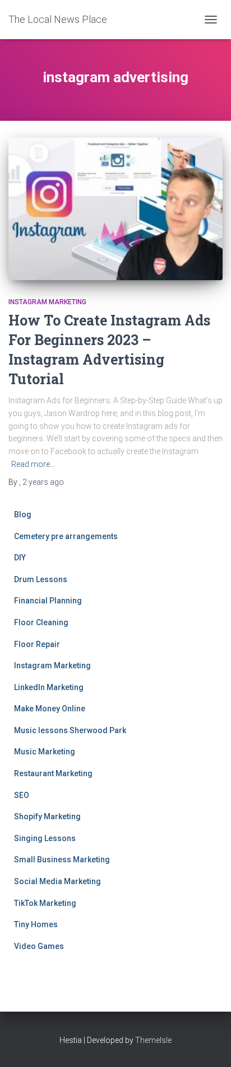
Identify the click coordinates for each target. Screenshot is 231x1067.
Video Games (39, 946)
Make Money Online (49, 708)
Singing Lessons (45, 838)
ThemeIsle (153, 1040)
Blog (22, 514)
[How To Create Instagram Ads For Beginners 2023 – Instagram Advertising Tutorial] (115, 209)
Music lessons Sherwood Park (70, 730)
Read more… (33, 464)
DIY (20, 557)
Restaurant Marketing (53, 773)
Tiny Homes (36, 924)
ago (43, 482)
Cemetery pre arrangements (66, 536)
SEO (21, 795)
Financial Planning (48, 600)
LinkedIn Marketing (49, 687)
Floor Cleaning (41, 622)
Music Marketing (44, 751)
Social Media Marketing (57, 881)
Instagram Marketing (47, 302)
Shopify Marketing (47, 816)
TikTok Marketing (45, 903)
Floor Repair (37, 644)
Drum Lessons (40, 579)
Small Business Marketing (62, 859)
